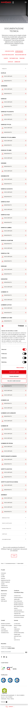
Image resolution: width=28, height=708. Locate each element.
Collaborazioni (17, 629)
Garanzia (15, 608)
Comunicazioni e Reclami (19, 617)
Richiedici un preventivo (5, 623)
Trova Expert (3, 629)
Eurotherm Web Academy (19, 632)
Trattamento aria (13, 58)
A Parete (2, 574)
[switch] (24, 354)
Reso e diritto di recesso (19, 606)
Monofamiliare (4, 593)
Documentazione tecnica (10, 563)
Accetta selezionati (14, 376)
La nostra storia (17, 623)
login (14, 555)
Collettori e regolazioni (8, 54)
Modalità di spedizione (18, 604)
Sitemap (12, 698)
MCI (14, 638)
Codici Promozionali (18, 610)
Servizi (15, 627)
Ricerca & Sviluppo (17, 625)
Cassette (6, 58)
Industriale (3, 599)
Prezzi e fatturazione (18, 601)
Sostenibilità (16, 630)
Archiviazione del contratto (19, 615)
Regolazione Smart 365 (20, 54)
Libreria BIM (17, 61)
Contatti (10, 706)
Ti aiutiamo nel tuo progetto (6, 625)
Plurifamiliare (3, 595)
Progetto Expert (17, 634)
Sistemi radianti (19, 51)
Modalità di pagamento (18, 602)
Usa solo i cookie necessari (14, 380)
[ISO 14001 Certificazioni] (10, 680)
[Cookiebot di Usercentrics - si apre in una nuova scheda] (18, 326)
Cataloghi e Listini (9, 51)
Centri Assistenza (4, 630)
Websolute (3, 701)
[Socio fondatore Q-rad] (11, 668)
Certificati (10, 61)
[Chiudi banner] (25, 325)
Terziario (2, 597)
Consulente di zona (5, 632)
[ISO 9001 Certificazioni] (3, 680)
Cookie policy (3, 698)
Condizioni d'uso (17, 595)
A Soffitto (3, 576)
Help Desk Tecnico (17, 636)
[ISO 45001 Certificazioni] (17, 680)
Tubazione (21, 58)
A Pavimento (3, 573)
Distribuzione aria (4, 587)
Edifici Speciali (4, 601)
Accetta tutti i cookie (14, 372)
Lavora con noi (17, 639)
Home (2, 563)
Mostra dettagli (20, 367)
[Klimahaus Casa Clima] (3, 668)
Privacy (8, 698)
